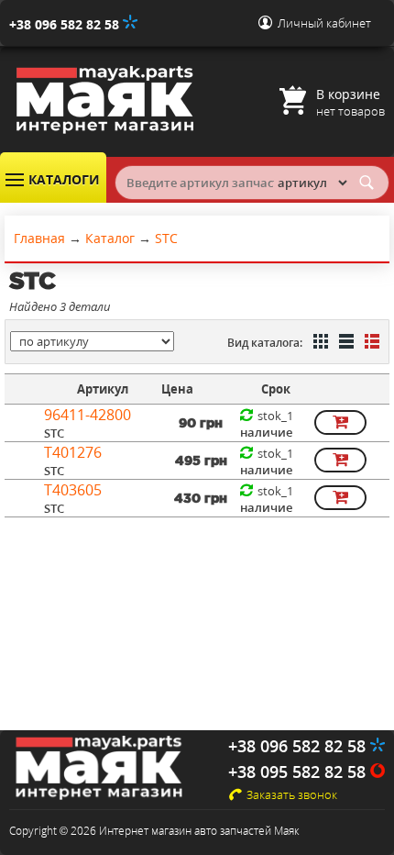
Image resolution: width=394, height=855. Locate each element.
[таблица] (344, 343)
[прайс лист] (370, 343)
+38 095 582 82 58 (299, 772)
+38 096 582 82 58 (66, 24)
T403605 (73, 490)
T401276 (73, 452)
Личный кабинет (324, 23)
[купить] (340, 422)
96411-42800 (87, 415)
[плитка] (319, 343)
